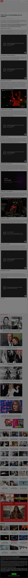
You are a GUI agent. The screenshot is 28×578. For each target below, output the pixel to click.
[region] (14, 567)
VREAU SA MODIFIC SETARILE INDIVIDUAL (14, 575)
